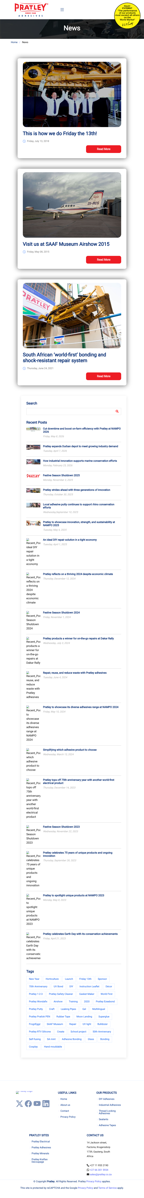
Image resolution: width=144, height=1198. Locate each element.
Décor (109, 986)
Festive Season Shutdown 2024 (61, 612)
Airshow (58, 1001)
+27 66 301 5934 (99, 1170)
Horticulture (52, 979)
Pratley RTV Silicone (40, 1031)
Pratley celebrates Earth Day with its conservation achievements (80, 933)
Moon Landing (84, 1016)
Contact (64, 1111)
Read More (103, 149)
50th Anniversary (102, 1031)
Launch (69, 979)
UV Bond (58, 986)
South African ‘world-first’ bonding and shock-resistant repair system (64, 358)
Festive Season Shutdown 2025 (61, 475)
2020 (86, 1001)
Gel (84, 1009)
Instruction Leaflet (89, 986)
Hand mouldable (53, 1046)
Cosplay (33, 1046)
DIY (71, 986)
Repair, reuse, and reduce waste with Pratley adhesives (75, 672)
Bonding (104, 1039)
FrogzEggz (34, 1024)
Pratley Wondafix (38, 1001)
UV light (87, 1024)
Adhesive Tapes (107, 1125)
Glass (91, 1039)
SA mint (51, 1039)
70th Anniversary (38, 986)
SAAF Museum (55, 1024)
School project (78, 1031)
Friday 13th (85, 979)
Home (14, 42)
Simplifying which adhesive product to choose (70, 749)
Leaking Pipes (68, 1009)
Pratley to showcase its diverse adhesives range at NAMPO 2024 (81, 707)
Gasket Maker (86, 994)
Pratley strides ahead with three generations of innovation (76, 489)
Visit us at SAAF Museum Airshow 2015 (66, 244)
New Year (34, 979)
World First (106, 994)
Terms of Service (107, 1188)
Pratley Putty (36, 1009)
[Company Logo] (31, 10)
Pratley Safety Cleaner (61, 994)
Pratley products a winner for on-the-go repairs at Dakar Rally (78, 638)
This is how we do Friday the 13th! (60, 133)
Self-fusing (35, 1039)
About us (65, 1105)
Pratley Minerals (40, 1153)
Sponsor (102, 979)
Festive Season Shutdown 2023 (61, 826)
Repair (72, 1024)
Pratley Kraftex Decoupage (40, 1160)
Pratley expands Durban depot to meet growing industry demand (80, 446)
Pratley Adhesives (41, 1147)
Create (60, 1031)
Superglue (104, 1016)
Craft (52, 1009)
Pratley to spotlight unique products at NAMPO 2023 (73, 895)
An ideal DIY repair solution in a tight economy (70, 539)
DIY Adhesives (106, 1099)
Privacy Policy (68, 1117)
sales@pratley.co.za (101, 1174)
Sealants (103, 1119)
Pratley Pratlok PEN (39, 1016)
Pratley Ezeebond (105, 1001)
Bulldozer (102, 1024)
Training (73, 1001)
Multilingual (98, 1009)
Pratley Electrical (41, 1141)
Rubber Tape (63, 1016)
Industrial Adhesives (110, 1105)
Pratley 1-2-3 (36, 994)
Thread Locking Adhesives (107, 1112)
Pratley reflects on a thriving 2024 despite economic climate (78, 574)
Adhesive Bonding (72, 1039)
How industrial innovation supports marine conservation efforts (80, 460)
